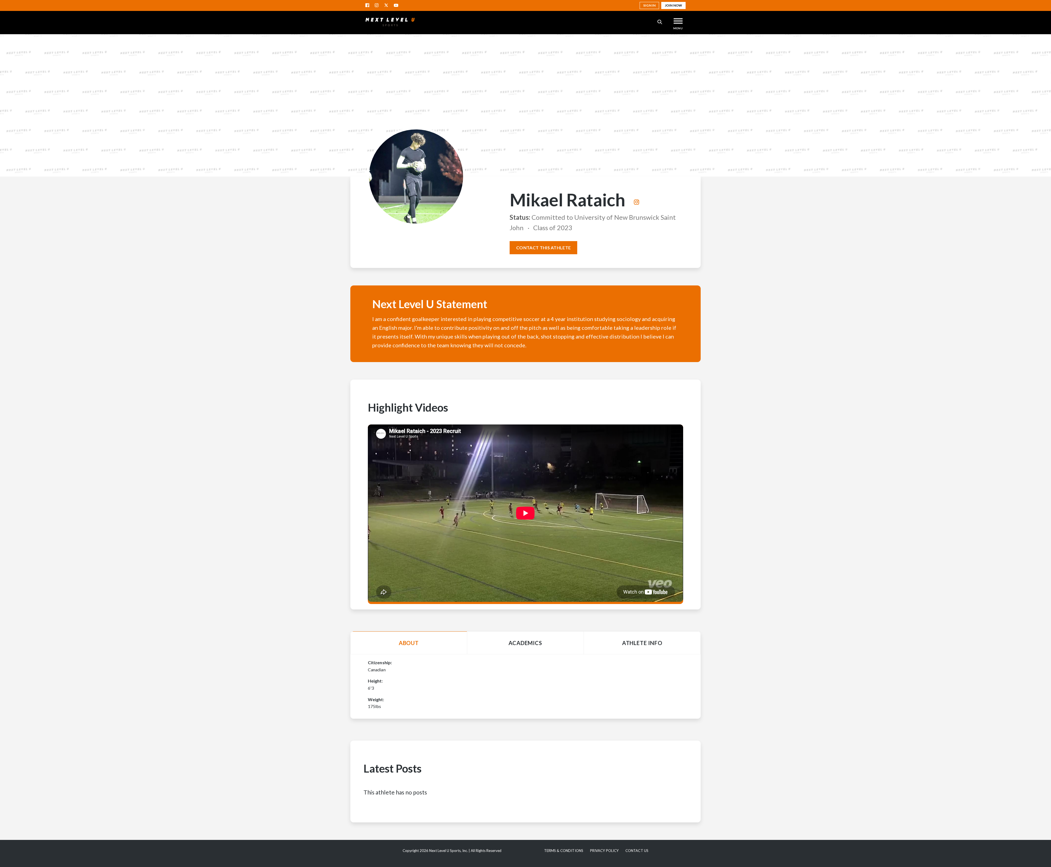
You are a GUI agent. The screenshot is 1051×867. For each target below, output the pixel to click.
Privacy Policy (604, 850)
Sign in (649, 5)
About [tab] (409, 643)
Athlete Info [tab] (642, 643)
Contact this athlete (543, 247)
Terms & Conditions (563, 850)
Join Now (673, 5)
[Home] (390, 21)
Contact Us (636, 850)
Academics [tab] (525, 643)
